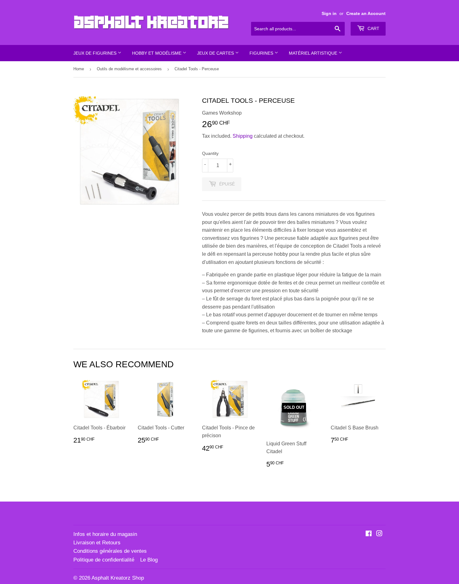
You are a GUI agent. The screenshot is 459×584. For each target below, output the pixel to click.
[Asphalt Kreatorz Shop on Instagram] (379, 534)
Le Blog (149, 560)
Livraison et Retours (97, 543)
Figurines (261, 53)
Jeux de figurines (95, 53)
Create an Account (366, 13)
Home (78, 69)
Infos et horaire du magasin (105, 534)
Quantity (210, 153)
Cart (372, 28)
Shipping (243, 136)
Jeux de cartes (216, 53)
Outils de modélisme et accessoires (129, 69)
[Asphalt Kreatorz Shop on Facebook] (368, 534)
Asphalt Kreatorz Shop (117, 578)
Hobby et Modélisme (157, 53)
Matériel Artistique (313, 53)
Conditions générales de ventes (110, 551)
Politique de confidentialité (103, 560)
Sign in (329, 13)
